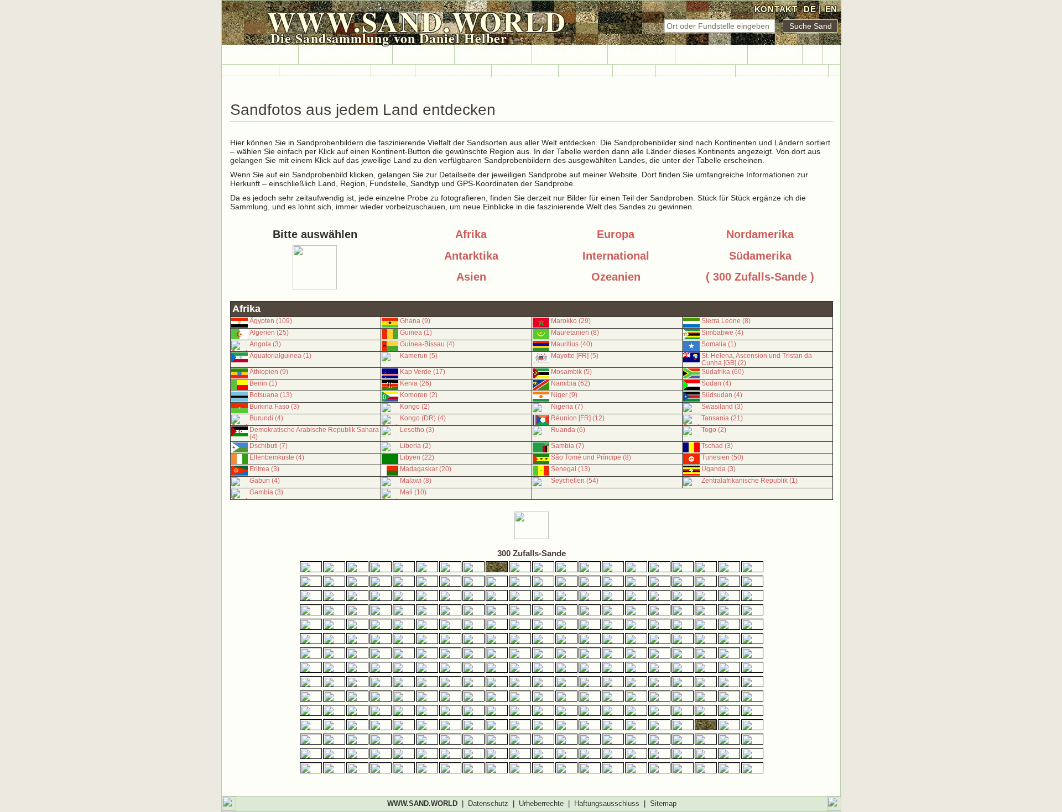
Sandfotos (634, 70)
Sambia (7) (567, 446)
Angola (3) (265, 344)
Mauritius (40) (571, 344)
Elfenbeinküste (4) (276, 457)
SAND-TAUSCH (493, 54)
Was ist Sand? (250, 70)
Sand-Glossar (585, 70)
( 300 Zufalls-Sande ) (760, 277)
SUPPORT (775, 54)
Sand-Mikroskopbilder (695, 70)
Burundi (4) (266, 418)
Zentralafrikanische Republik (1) (749, 480)
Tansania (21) (722, 418)
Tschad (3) (717, 446)
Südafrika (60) (722, 372)
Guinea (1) (416, 332)
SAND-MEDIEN (569, 54)
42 (813, 54)
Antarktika (471, 256)
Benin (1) (263, 383)
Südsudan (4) (721, 395)
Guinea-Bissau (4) (427, 344)
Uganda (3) (718, 469)
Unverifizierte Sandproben (782, 70)
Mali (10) (413, 492)
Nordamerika (760, 234)
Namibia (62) (570, 383)
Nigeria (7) (567, 406)
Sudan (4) (716, 383)
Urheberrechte (541, 803)
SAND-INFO (423, 54)
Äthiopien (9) (268, 372)
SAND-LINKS (641, 54)
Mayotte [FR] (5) (574, 356)
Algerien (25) (269, 332)
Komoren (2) (419, 395)
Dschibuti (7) (268, 446)
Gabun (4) (264, 480)
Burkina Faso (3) (274, 406)
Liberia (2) (415, 446)
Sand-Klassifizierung (453, 70)
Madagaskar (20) (425, 469)
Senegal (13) (570, 469)
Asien (471, 277)
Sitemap (663, 803)
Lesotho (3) (417, 430)
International (615, 256)
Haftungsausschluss (606, 803)
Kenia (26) (415, 383)
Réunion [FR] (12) (578, 418)
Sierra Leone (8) (726, 321)
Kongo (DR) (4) (423, 418)
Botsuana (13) (270, 395)
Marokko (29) (571, 321)
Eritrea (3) (264, 469)
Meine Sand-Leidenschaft (325, 70)
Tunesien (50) (722, 457)
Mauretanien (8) (575, 332)
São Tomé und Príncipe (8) (591, 457)
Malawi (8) (415, 480)
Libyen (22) (417, 457)
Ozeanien (616, 277)
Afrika (471, 234)
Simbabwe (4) (722, 332)
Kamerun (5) (419, 356)
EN (831, 9)
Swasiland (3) (722, 406)
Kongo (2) (415, 406)
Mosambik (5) (571, 372)
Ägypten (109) (270, 321)
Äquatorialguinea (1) (280, 356)
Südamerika (760, 256)
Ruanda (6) (568, 430)
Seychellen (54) (574, 480)
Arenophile (393, 70)
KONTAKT (776, 9)
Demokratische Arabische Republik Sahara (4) (314, 433)
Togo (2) (713, 430)
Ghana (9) (415, 321)
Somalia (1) (718, 344)
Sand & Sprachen (525, 70)
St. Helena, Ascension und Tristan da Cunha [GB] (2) (756, 359)
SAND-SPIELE (711, 54)
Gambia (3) (266, 492)
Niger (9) (564, 395)
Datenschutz (488, 803)
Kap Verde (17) (422, 372)
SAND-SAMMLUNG (345, 54)
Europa (615, 234)
